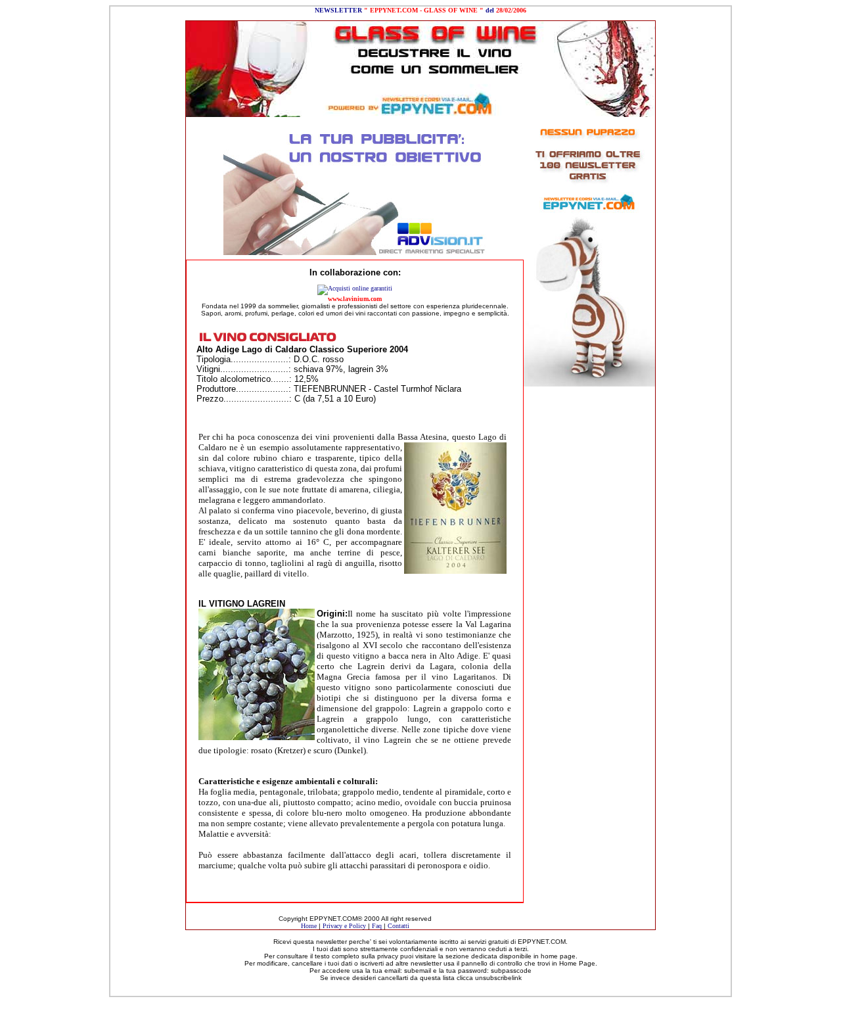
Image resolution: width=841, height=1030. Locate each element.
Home (309, 925)
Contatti (398, 925)
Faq (377, 925)
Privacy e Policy (344, 925)
